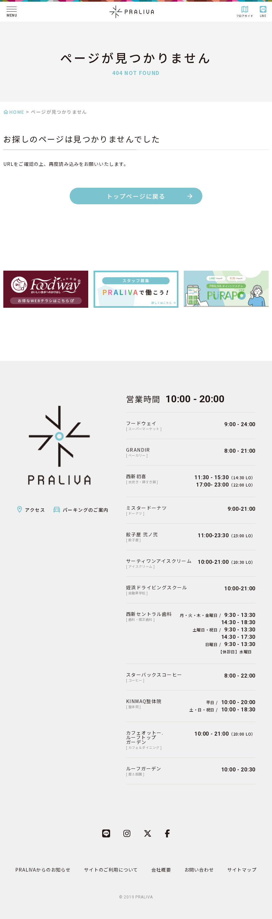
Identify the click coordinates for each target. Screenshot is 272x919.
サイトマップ (242, 869)
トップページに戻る (136, 196)
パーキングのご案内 (86, 509)
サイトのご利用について (111, 869)
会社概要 (161, 869)
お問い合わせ (199, 869)
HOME (17, 111)
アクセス (35, 509)
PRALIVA (144, 897)
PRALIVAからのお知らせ (43, 869)
